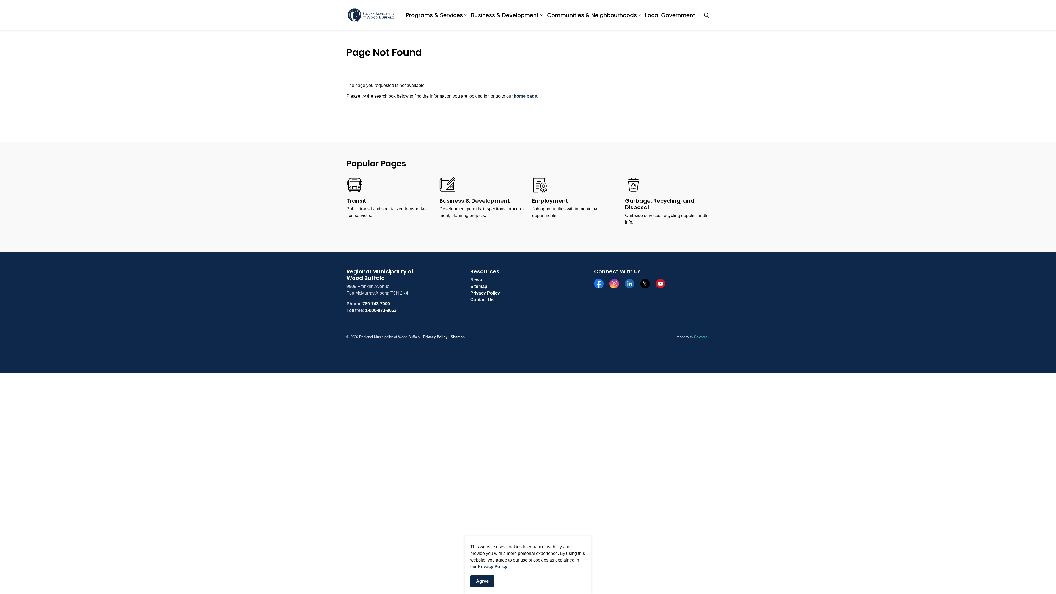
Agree (482, 581)
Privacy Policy (492, 566)
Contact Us (482, 299)
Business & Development (505, 15)
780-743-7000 (376, 303)
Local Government (670, 15)
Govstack (702, 337)
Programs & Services (434, 15)
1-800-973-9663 (381, 310)
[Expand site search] (706, 15)
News (476, 279)
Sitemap (478, 286)
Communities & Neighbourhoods (592, 15)
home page (525, 96)
